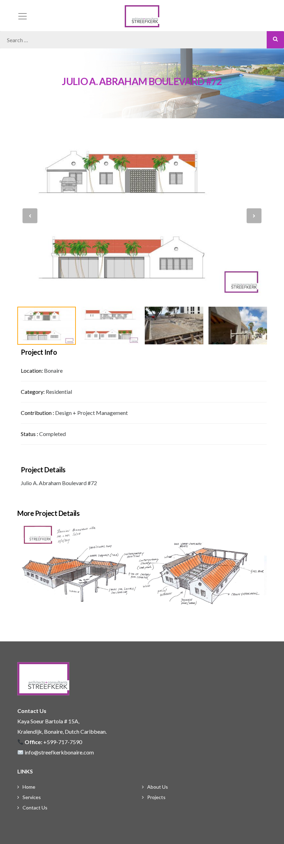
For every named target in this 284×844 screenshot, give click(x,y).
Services (32, 797)
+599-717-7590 (62, 742)
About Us (157, 787)
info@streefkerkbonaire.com (59, 752)
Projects (156, 797)
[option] (142, 216)
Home (29, 787)
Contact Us (35, 807)
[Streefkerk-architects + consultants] (142, 15)
